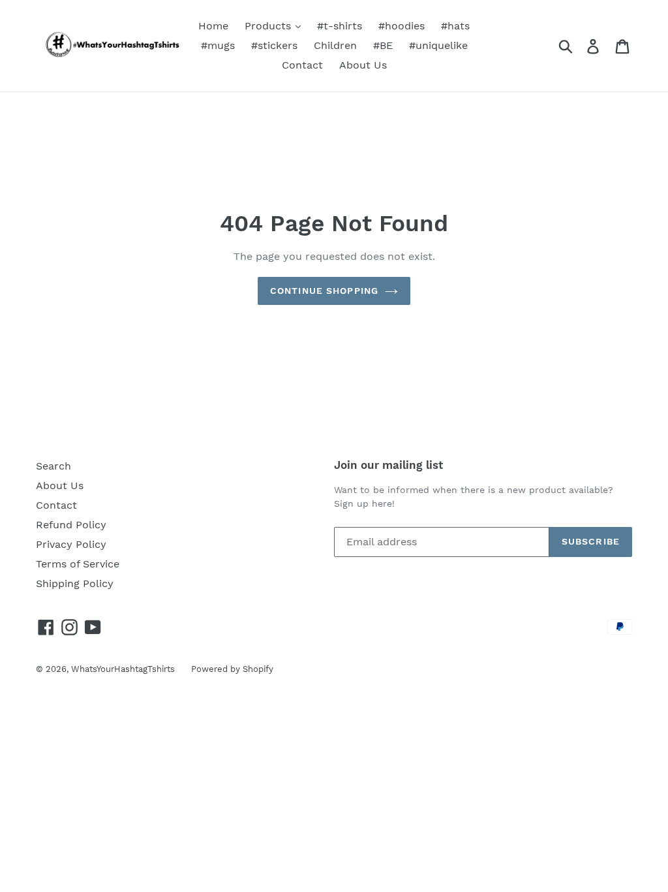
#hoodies (401, 26)
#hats (455, 26)
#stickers (274, 45)
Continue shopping (324, 290)
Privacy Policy (71, 544)
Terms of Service (77, 564)
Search (53, 466)
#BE (383, 45)
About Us (363, 65)
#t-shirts (339, 26)
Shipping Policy (75, 583)
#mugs (218, 45)
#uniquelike (438, 45)
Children (335, 45)
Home (213, 26)
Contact (302, 65)
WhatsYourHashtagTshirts (123, 669)
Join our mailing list (388, 464)
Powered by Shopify (232, 669)
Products (269, 26)
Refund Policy (71, 524)
